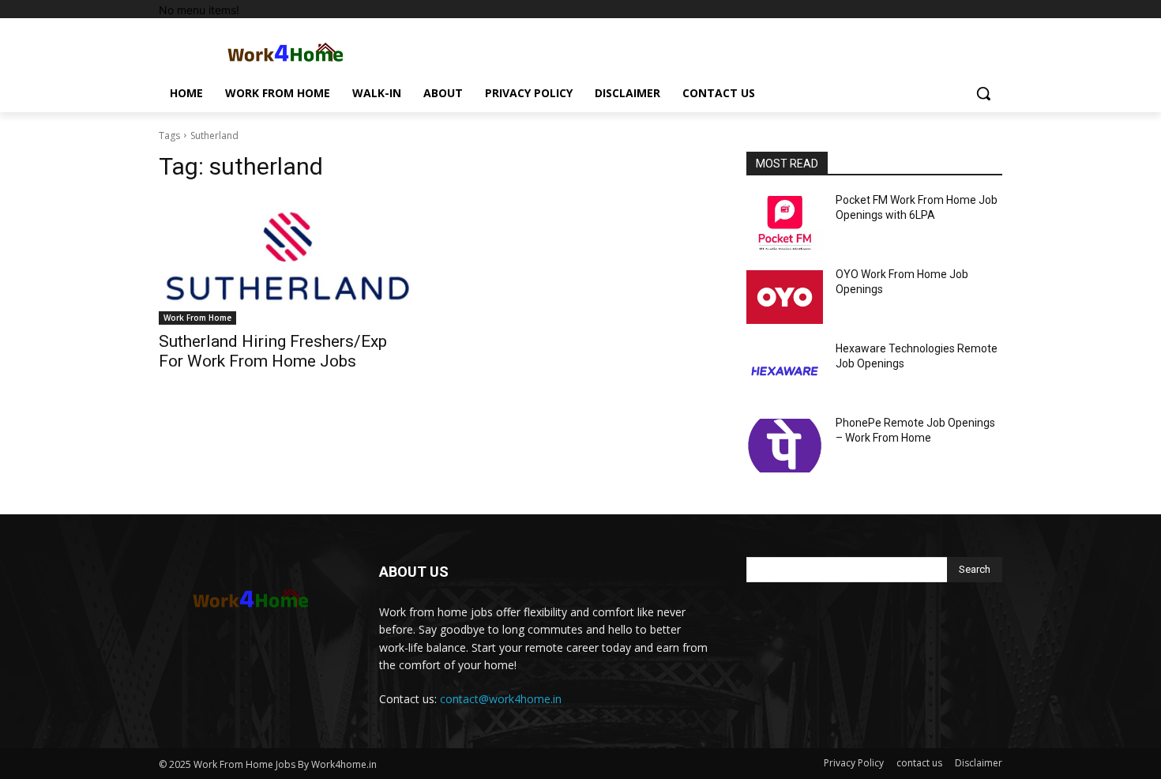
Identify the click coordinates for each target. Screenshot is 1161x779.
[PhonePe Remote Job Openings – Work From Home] (784, 445)
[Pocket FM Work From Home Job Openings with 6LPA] (784, 223)
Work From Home (197, 317)
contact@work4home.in (501, 698)
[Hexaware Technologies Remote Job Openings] (784, 371)
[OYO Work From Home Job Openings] (784, 297)
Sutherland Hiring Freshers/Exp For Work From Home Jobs (273, 351)
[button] (983, 93)
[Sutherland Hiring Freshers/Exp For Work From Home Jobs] (287, 261)
